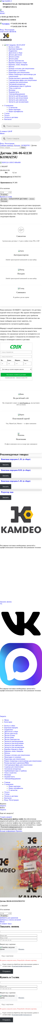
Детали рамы (13, 59)
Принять (19, 831)
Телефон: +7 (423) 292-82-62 (8, 591)
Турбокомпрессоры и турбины (20, 86)
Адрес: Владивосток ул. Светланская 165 (12, 594)
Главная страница (6, 145)
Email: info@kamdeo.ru (7, 596)
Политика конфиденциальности (8, 709)
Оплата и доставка (5, 578)
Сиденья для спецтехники (18, 82)
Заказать (5, 465)
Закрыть (3, 716)
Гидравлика (13, 51)
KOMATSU (26, 145)
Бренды (2, 586)
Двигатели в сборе (15, 53)
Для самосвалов (4, 564)
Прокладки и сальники (17, 70)
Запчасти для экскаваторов (18, 102)
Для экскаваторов (5, 567)
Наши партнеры (14, 109)
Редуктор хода (7, 492)
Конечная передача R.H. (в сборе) (15, 470)
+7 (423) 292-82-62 (18, 23)
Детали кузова (14, 57)
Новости (2, 580)
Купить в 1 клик (6, 197)
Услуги (2, 569)
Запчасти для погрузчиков (18, 98)
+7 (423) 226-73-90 (18, 26)
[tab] (4, 199)
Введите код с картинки (8, 944)
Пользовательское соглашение (8, 713)
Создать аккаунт (6, 817)
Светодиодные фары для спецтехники (23, 80)
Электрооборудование (17, 94)
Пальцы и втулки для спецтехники (21, 68)
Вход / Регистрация (11, 800)
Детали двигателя (15, 55)
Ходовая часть (14, 92)
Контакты (3, 575)
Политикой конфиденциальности (11, 827)
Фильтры (12, 90)
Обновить (21, 949)
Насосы (11, 66)
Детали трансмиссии (16, 61)
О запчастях (13, 107)
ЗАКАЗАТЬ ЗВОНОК (8, 32)
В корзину (4, 194)
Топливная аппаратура (17, 84)
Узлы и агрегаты (15, 88)
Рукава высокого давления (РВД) (21, 78)
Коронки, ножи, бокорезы (18, 64)
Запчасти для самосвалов (18, 100)
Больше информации (8, 831)
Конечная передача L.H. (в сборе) (15, 459)
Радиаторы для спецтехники (19, 72)
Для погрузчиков (5, 562)
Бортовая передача (15, 49)
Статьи (2, 583)
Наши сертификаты (16, 111)
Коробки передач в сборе (18, 63)
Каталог (17, 145)
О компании (4, 572)
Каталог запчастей (6, 556)
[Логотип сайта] (6, 1)
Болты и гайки (14, 47)
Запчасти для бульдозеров (18, 96)
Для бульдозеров (5, 559)
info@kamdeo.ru (10, 7)
